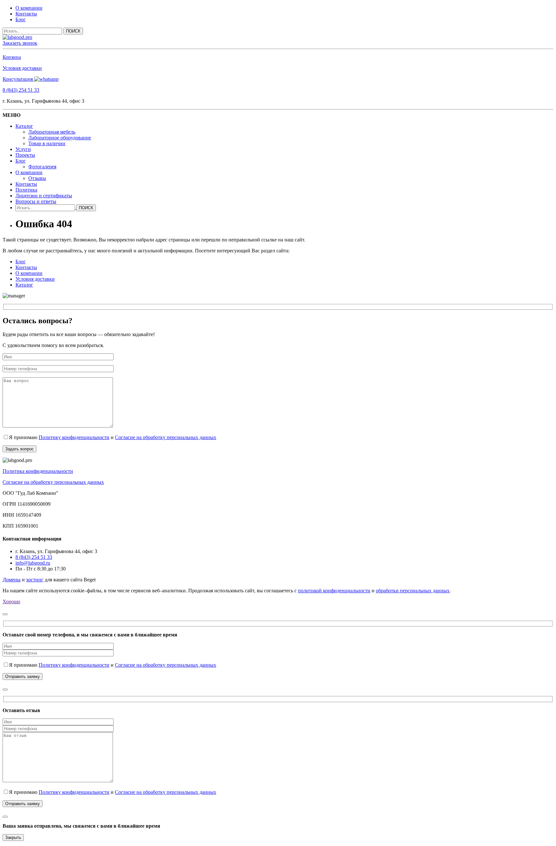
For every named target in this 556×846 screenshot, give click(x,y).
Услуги (23, 149)
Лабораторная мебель (51, 132)
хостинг (34, 579)
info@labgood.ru (32, 563)
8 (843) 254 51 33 (21, 90)
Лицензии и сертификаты (43, 195)
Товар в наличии (46, 143)
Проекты (25, 155)
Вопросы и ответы (35, 201)
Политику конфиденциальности (74, 437)
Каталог (24, 126)
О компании (28, 8)
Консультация (18, 79)
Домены (12, 579)
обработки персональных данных (412, 590)
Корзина (12, 57)
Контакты (26, 13)
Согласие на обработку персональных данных (165, 437)
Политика (26, 190)
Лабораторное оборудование (59, 137)
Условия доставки (22, 68)
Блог (20, 19)
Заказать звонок (20, 43)
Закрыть (13, 837)
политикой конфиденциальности (334, 590)
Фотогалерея (42, 166)
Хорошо (11, 601)
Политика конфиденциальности (38, 471)
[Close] (5, 614)
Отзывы (37, 178)
